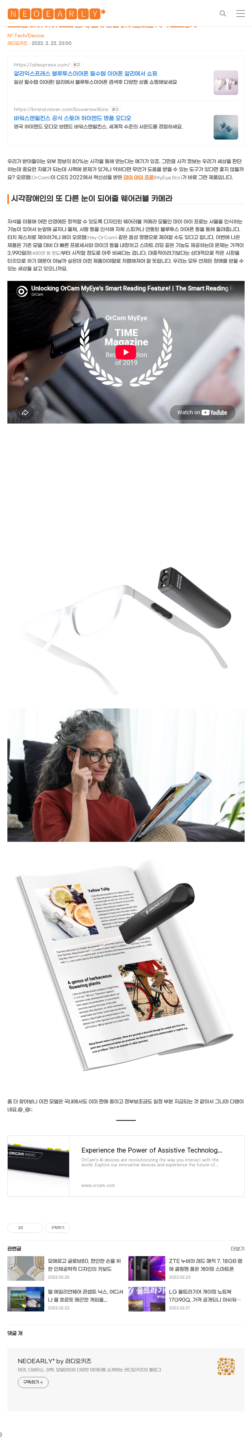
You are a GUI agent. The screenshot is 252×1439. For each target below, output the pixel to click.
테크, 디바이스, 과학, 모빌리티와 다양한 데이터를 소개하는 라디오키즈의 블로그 (89, 1370)
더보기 (238, 1249)
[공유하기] (29, 1227)
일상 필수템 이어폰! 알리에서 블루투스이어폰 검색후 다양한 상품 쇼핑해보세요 (95, 82)
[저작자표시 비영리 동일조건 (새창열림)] (78, 1227)
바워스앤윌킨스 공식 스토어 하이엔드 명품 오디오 (72, 118)
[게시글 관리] (36, 1227)
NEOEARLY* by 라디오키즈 (54, 1361)
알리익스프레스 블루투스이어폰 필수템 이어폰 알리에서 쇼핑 (85, 74)
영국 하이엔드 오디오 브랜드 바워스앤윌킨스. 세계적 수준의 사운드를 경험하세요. (98, 127)
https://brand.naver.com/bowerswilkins (61, 109)
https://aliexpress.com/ (42, 65)
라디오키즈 (17, 43)
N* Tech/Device (25, 35)
